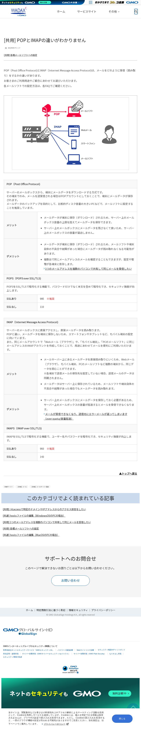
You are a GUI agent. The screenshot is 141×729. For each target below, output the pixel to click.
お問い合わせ (70, 580)
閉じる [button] (122, 718)
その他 (113, 11)
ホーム (61, 11)
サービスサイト (86, 11)
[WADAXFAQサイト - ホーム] (18, 11)
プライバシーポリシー (55, 724)
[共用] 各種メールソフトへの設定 (20, 55)
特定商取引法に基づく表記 (50, 610)
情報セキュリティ (78, 610)
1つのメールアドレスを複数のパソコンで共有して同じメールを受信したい (88, 268)
